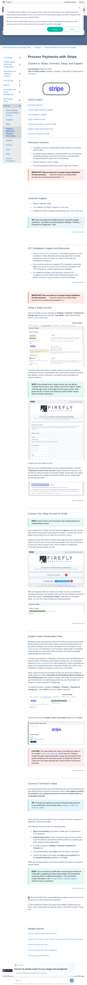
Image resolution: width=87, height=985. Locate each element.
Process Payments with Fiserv (38, 944)
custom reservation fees (44, 663)
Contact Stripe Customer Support (40, 110)
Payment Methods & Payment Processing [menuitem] (10, 132)
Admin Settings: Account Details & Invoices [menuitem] (12, 113)
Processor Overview (35, 105)
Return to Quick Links (78, 232)
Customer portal (70, 2)
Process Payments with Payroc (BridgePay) (42, 950)
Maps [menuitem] (8, 124)
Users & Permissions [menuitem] (10, 160)
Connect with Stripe (40, 318)
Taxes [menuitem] (8, 149)
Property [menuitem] (9, 140)
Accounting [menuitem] (8, 57)
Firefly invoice (33, 649)
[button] (19, 57)
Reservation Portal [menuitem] (8, 100)
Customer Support (46, 277)
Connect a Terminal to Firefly (38, 134)
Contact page (64, 207)
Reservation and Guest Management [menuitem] (10, 92)
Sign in (81, 2)
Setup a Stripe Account (36, 119)
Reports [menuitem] (7, 85)
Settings (38, 47)
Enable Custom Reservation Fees (40, 129)
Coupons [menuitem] (9, 120)
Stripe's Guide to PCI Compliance (45, 253)
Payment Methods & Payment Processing (60, 47)
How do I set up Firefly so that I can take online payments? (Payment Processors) (55, 939)
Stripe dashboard (76, 211)
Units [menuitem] (8, 154)
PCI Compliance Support (37, 114)
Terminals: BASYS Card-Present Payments (42, 933)
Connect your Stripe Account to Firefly (42, 124)
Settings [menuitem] (7, 106)
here (62, 177)
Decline (72, 29)
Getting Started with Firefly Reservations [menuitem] (9, 64)
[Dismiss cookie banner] (79, 8)
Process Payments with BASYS (38, 956)
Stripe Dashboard (61, 267)
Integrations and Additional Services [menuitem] (10, 73)
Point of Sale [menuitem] (8, 81)
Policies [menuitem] (9, 145)
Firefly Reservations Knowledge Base (17, 47)
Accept (55, 29)
